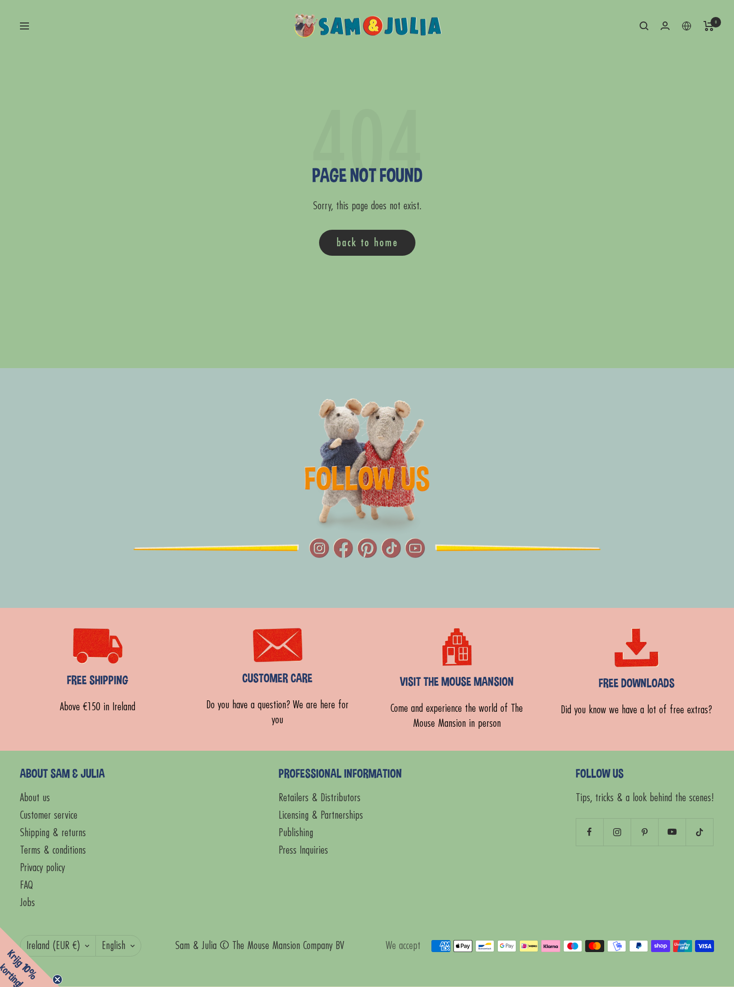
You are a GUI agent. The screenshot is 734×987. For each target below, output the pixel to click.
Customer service (48, 815)
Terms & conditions (53, 850)
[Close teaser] (57, 980)
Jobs (27, 903)
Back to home (367, 242)
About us (35, 798)
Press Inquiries (303, 850)
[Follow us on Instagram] (617, 832)
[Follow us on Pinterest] (644, 832)
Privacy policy (42, 868)
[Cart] (709, 26)
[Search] (644, 25)
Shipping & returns (53, 833)
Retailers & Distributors (320, 798)
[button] (30, 957)
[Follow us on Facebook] (589, 832)
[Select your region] (687, 26)
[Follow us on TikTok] (699, 832)
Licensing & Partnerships (321, 815)
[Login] (665, 25)
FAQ (26, 885)
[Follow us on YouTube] (672, 832)
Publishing (296, 833)
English (113, 946)
